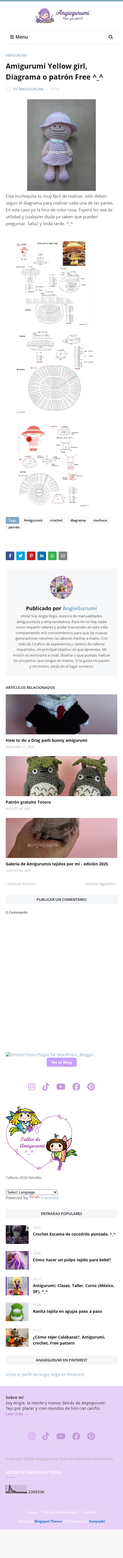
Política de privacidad (60, 1512)
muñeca (100, 520)
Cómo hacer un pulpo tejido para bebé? (72, 1259)
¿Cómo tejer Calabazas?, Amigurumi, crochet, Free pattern (69, 1340)
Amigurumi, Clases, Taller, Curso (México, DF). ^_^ (73, 1288)
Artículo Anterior (22, 883)
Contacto (90, 1512)
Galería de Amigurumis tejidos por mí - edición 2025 (57, 864)
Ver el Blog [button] (61, 1062)
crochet (56, 520)
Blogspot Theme (48, 1521)
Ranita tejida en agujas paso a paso (67, 1311)
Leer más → (17, 1413)
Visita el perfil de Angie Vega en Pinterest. (46, 1374)
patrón (14, 527)
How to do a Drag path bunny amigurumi (46, 740)
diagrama (78, 520)
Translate (50, 1197)
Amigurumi (16, 55)
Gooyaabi (97, 1521)
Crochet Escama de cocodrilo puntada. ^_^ (74, 1234)
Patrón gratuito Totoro (28, 802)
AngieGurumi (31, 89)
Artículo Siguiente (100, 883)
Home (32, 1512)
